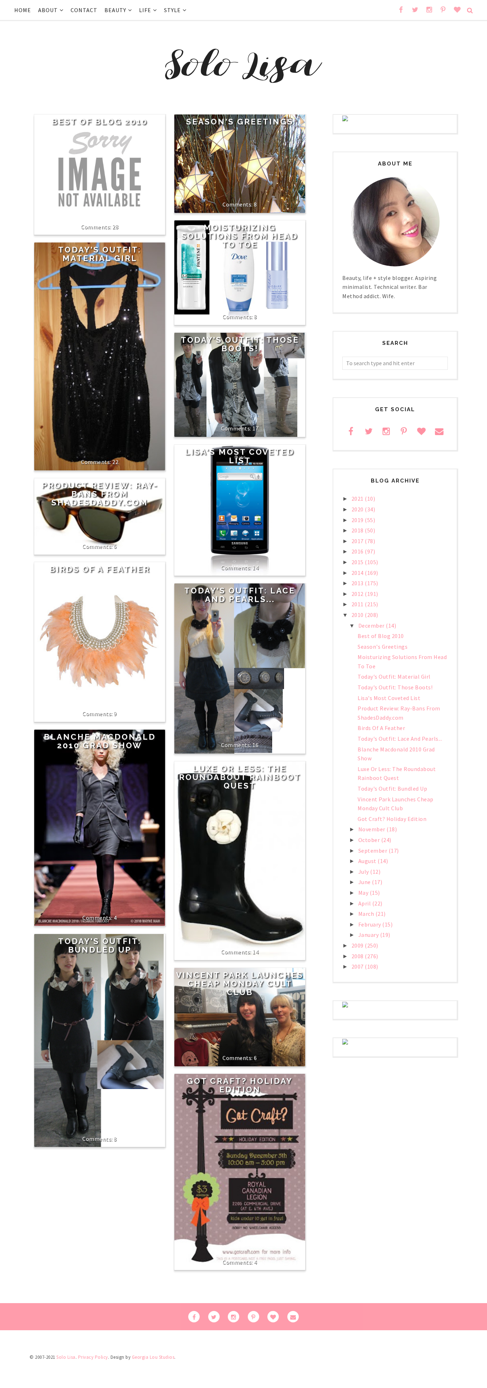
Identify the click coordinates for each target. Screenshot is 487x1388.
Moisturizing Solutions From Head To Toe (239, 236)
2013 (358, 583)
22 (115, 461)
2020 (358, 509)
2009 (358, 945)
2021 (358, 498)
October (369, 839)
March (366, 913)
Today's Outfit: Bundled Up (99, 945)
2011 (358, 604)
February (370, 924)
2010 (358, 614)
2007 (358, 966)
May (364, 892)
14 (255, 567)
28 (115, 226)
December (372, 625)
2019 (358, 520)
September (373, 850)
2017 (358, 541)
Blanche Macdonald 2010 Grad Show (100, 741)
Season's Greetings (239, 121)
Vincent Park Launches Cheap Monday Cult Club (239, 983)
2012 (358, 593)
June (365, 882)
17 (255, 428)
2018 (358, 530)
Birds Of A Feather (100, 569)
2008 (358, 956)
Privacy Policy (93, 1357)
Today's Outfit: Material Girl (99, 254)
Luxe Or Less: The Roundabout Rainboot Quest (240, 777)
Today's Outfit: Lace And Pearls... (239, 595)
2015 (358, 562)
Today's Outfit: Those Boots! (240, 344)
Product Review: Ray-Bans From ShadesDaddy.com (100, 494)
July (364, 871)
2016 (358, 551)
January (369, 934)
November (372, 829)
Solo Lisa (66, 1357)
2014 (358, 572)
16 (255, 745)
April (365, 903)
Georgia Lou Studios (153, 1357)
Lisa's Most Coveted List (239, 456)
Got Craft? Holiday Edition (240, 1085)
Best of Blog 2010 (100, 121)
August (368, 860)
